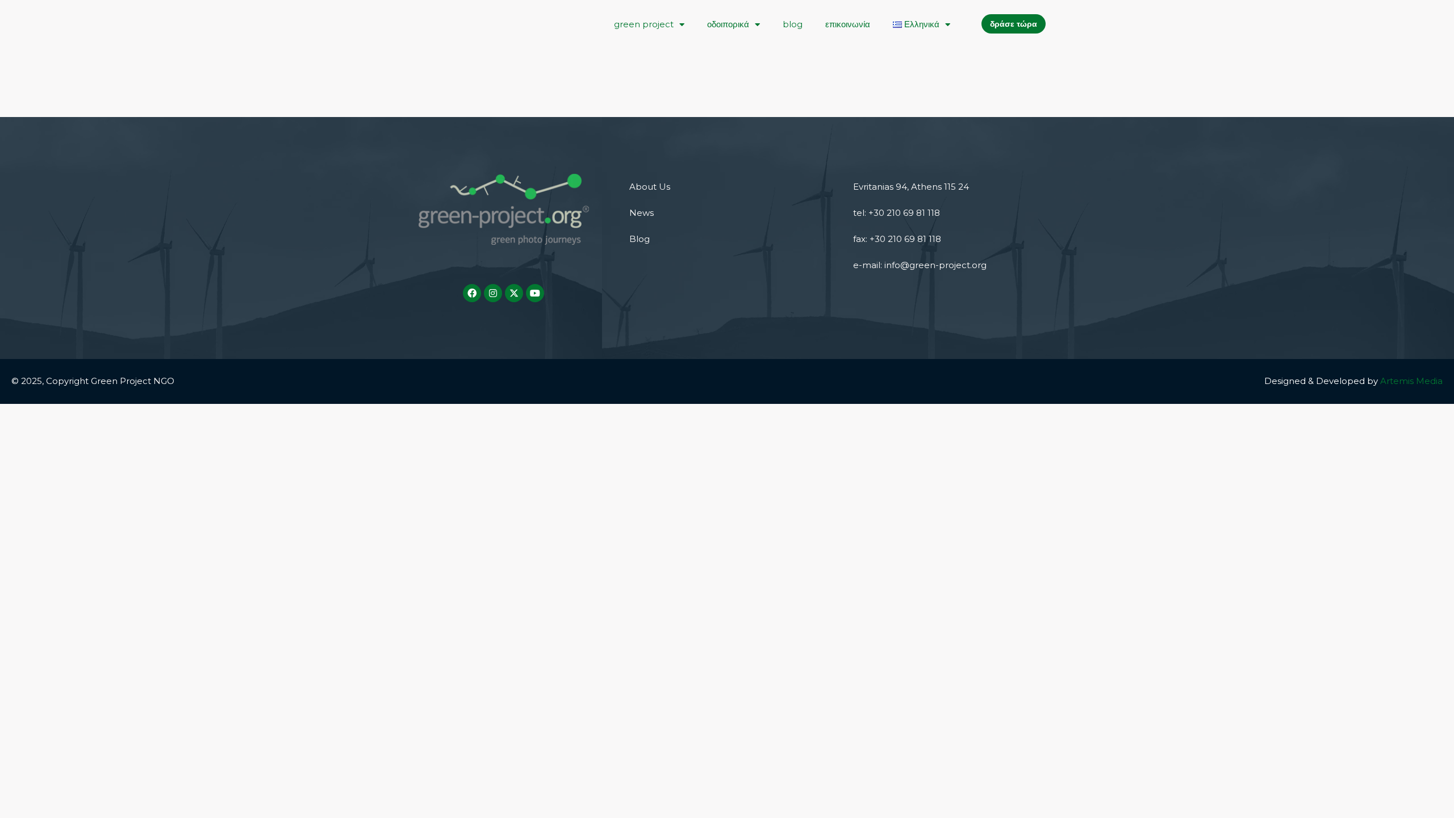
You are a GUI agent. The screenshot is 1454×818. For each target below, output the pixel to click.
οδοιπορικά (728, 24)
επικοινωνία (847, 24)
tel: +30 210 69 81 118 (896, 212)
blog (793, 24)
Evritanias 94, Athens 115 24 (911, 186)
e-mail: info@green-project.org (920, 265)
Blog (639, 238)
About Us (649, 186)
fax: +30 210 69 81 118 (897, 238)
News (641, 212)
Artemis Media (1411, 380)
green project (644, 24)
